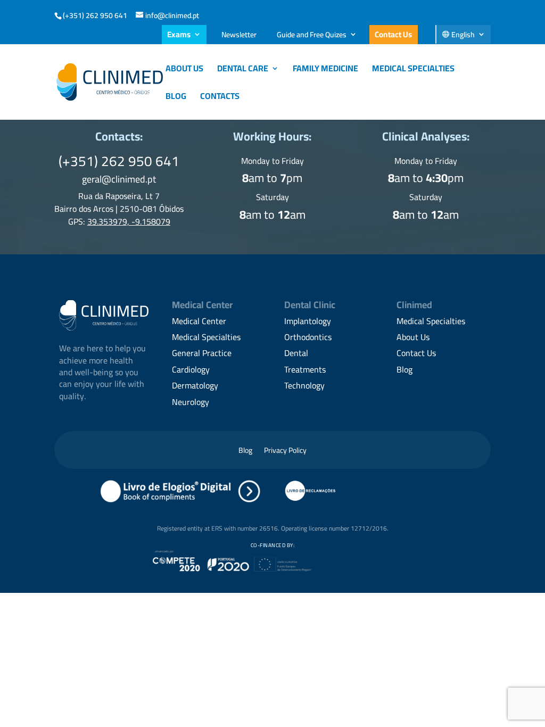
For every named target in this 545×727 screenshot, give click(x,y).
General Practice (202, 353)
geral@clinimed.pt (119, 179)
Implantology (307, 321)
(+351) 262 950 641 (95, 15)
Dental (296, 353)
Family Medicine (325, 70)
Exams (179, 34)
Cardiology (191, 369)
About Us (184, 70)
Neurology (190, 402)
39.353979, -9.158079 (128, 221)
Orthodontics (308, 337)
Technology (304, 385)
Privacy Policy (285, 452)
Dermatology (195, 385)
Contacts (220, 98)
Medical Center (199, 321)
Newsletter (239, 35)
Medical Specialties (413, 70)
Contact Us (393, 34)
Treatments (305, 369)
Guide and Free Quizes (311, 35)
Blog (176, 98)
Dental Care (242, 70)
